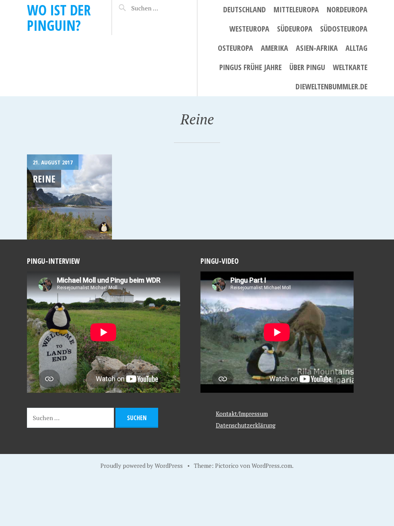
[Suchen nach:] (157, 8)
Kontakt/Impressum (242, 413)
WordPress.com (272, 465)
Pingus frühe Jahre (250, 67)
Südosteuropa (343, 28)
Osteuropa (235, 48)
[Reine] (69, 197)
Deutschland (244, 9)
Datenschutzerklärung (245, 425)
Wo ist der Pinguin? (59, 17)
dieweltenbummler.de (331, 86)
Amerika (274, 48)
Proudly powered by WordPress (141, 465)
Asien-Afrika (317, 48)
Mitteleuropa (296, 9)
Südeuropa (294, 28)
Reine (44, 178)
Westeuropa (249, 28)
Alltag (356, 48)
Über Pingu (307, 67)
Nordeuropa (347, 9)
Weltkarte (350, 67)
